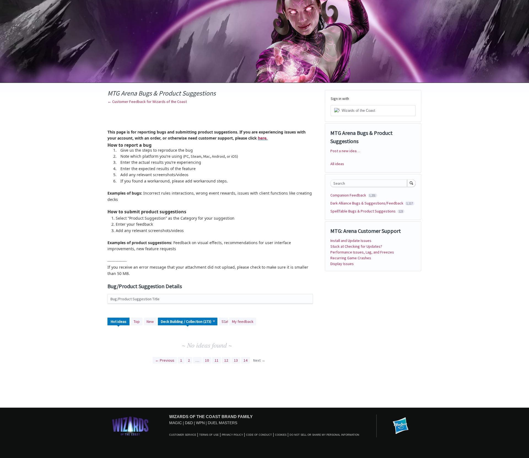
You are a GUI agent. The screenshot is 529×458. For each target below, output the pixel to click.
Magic (175, 423)
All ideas (337, 163)
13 (236, 360)
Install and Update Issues (350, 240)
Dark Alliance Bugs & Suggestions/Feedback (367, 203)
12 (226, 360)
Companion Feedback (348, 195)
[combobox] (370, 183)
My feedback (242, 321)
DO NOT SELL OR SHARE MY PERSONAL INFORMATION (324, 435)
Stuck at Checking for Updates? (356, 246)
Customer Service (182, 435)
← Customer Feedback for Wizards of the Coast (147, 101)
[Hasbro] (400, 426)
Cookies (281, 435)
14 (245, 360)
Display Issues (342, 263)
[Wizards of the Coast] (130, 426)
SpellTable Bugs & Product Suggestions (363, 211)
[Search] (411, 183)
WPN (200, 423)
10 (207, 360)
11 (216, 360)
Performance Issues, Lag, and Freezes (362, 252)
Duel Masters (222, 423)
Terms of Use (209, 435)
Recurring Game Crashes (350, 257)
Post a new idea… (345, 150)
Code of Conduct (259, 435)
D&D (189, 423)
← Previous (164, 360)
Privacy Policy (232, 435)
